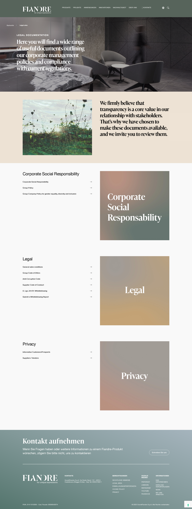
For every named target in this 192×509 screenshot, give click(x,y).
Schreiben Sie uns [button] (159, 452)
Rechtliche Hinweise (121, 480)
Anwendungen (90, 7)
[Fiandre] (37, 10)
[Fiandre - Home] (40, 479)
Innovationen (104, 7)
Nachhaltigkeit (119, 7)
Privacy (115, 492)
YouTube (145, 491)
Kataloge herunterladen (162, 486)
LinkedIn (145, 485)
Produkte (66, 7)
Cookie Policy (118, 489)
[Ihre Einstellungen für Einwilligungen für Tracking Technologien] (188, 505)
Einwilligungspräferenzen (124, 486)
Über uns (133, 7)
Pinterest (145, 482)
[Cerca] (168, 8)
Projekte (77, 7)
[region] (96, 54)
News (158, 490)
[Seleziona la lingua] (163, 8)
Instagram (145, 488)
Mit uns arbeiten (159, 493)
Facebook (145, 494)
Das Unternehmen (162, 481)
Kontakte (147, 7)
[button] (57, 182)
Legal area (117, 483)
